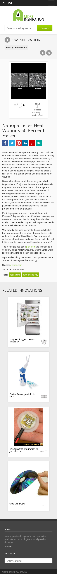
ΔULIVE (7, 3)
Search (45, 28)
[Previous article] (42, 53)
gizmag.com (16, 264)
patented (30, 246)
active (37, 103)
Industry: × (16, 47)
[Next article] (49, 53)
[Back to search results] (7, 40)
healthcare (15, 274)
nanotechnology (30, 274)
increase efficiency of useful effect (37, 112)
